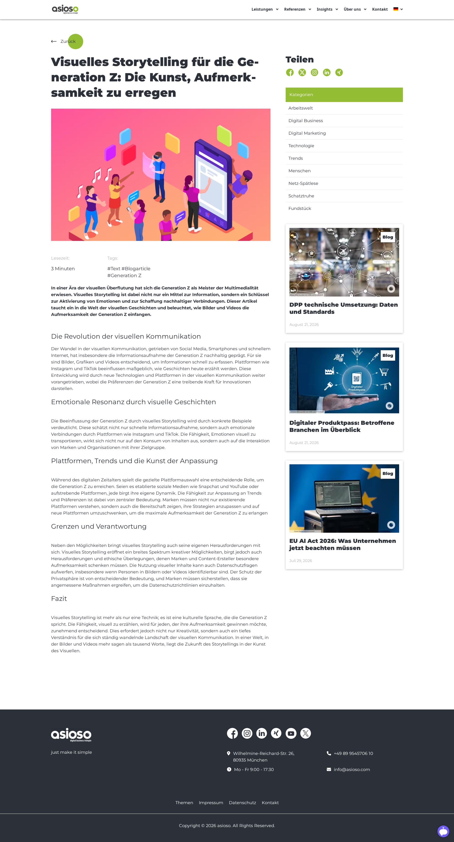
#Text (113, 268)
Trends (295, 158)
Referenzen (295, 9)
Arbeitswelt (300, 108)
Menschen (299, 170)
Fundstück (299, 208)
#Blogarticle (136, 268)
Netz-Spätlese (303, 183)
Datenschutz (242, 802)
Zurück (68, 41)
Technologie (301, 145)
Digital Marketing (307, 133)
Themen (184, 802)
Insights (324, 9)
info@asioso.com (352, 769)
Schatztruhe (301, 196)
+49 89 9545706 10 (353, 753)
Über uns (352, 9)
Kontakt (380, 9)
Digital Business (305, 120)
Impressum (211, 802)
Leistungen (262, 9)
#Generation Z (124, 275)
